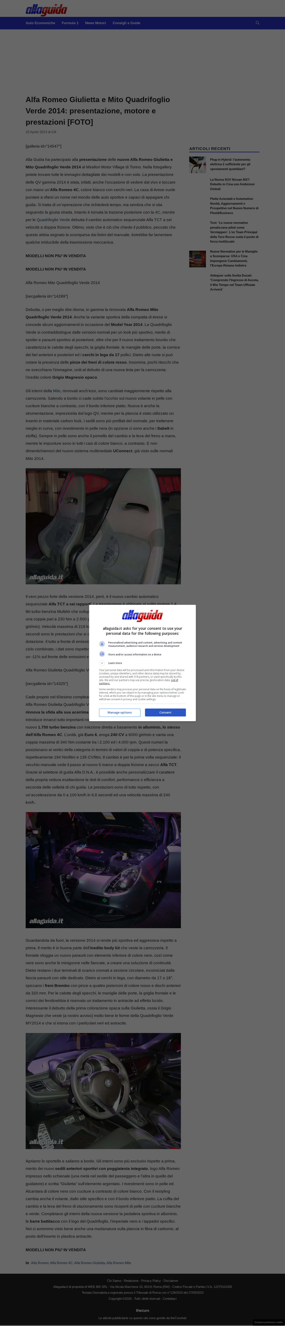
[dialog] (142, 663)
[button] (142, 663)
